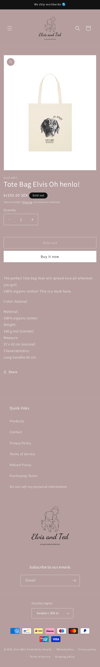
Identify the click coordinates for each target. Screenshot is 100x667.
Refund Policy (20, 465)
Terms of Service (22, 454)
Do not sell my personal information (38, 486)
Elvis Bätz (20, 649)
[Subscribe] (74, 580)
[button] (9, 28)
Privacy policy (87, 649)
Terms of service (40, 656)
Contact (16, 432)
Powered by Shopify (39, 649)
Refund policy (65, 649)
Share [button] (12, 372)
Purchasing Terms (24, 476)
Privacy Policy (20, 443)
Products (17, 421)
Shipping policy (65, 656)
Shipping (27, 202)
